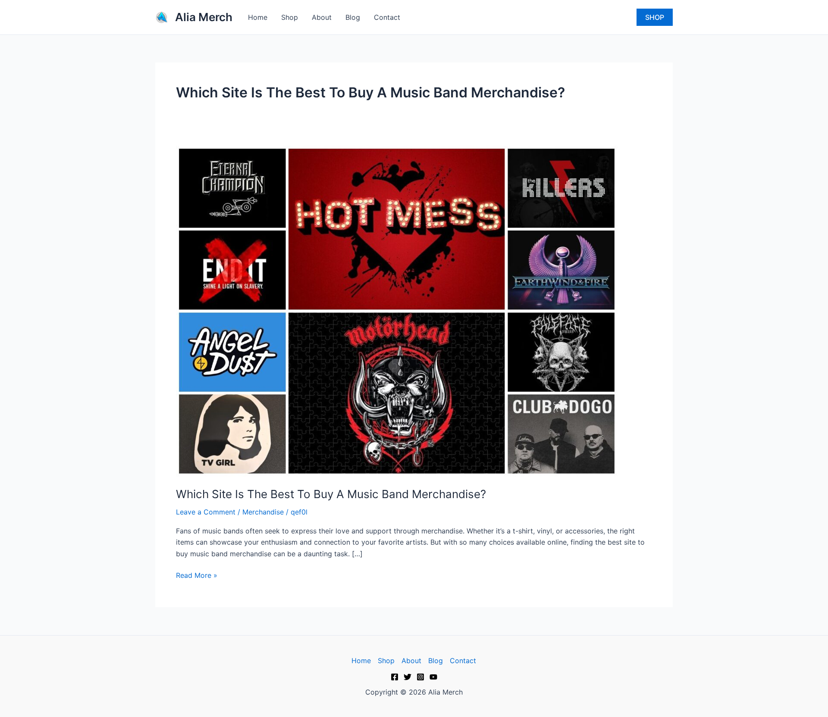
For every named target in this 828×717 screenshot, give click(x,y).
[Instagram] (420, 677)
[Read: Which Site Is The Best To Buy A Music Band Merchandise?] (397, 310)
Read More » (196, 575)
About (322, 17)
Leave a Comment (205, 512)
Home (257, 17)
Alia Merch (203, 17)
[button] (655, 17)
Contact (387, 17)
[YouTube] (433, 677)
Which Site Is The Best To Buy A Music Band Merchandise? (331, 494)
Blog (352, 17)
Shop (289, 17)
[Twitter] (407, 677)
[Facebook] (394, 677)
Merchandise (263, 512)
